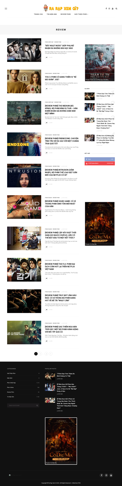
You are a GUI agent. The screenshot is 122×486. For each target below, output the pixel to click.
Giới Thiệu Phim (80, 14)
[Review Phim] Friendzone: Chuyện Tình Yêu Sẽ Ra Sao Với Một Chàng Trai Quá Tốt (62, 141)
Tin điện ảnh (52, 14)
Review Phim (66, 14)
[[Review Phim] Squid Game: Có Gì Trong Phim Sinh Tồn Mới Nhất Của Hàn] (24, 207)
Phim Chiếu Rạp (49, 42)
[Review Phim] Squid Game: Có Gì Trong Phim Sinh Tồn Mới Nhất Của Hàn (60, 203)
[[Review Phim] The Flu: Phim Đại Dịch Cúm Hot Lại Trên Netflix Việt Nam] (24, 269)
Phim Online (48, 73)
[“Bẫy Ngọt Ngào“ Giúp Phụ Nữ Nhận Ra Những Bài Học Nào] (24, 50)
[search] (116, 9)
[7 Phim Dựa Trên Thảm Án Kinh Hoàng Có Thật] (50, 376)
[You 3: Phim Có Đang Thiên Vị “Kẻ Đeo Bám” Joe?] (24, 81)
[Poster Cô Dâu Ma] (57, 441)
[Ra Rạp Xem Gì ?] (15, 476)
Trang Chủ (38, 14)
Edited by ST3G (76, 483)
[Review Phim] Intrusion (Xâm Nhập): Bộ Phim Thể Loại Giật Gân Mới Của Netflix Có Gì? (61, 172)
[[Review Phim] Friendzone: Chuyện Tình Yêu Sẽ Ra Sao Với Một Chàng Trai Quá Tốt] (24, 144)
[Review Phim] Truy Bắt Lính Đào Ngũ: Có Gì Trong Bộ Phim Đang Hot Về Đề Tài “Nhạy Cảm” (61, 298)
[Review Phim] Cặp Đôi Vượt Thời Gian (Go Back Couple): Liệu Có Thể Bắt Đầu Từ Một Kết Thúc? (60, 235)
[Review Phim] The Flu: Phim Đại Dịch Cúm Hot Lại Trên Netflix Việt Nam (60, 266)
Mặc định (23, 378)
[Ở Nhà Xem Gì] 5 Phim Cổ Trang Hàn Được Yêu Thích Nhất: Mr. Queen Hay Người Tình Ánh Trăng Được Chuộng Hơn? (67, 403)
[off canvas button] (6, 8)
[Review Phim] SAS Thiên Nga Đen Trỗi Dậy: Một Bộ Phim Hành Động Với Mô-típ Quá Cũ (61, 329)
